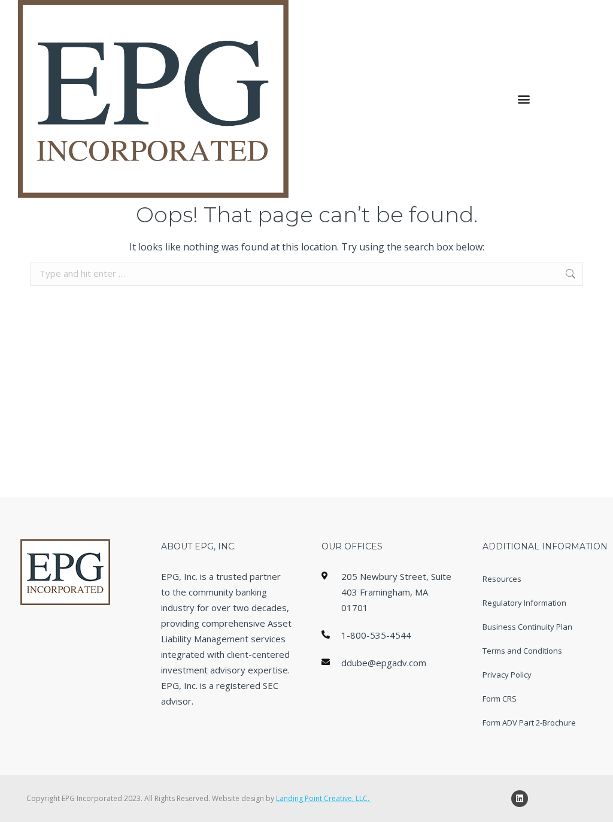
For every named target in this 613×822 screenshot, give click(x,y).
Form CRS (499, 698)
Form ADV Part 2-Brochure (529, 722)
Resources (501, 578)
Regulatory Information (524, 602)
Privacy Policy (507, 674)
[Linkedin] (519, 798)
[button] (523, 99)
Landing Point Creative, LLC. (323, 798)
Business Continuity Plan (527, 626)
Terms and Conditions (522, 650)
